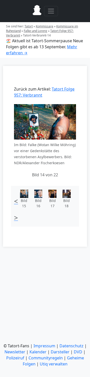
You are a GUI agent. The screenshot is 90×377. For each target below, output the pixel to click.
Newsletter (14, 352)
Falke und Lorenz (35, 31)
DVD (78, 352)
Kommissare (44, 26)
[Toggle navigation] (51, 11)
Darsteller (60, 352)
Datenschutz (72, 346)
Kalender (38, 352)
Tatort (28, 26)
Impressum (44, 346)
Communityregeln (45, 358)
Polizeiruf (15, 358)
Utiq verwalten (54, 364)
